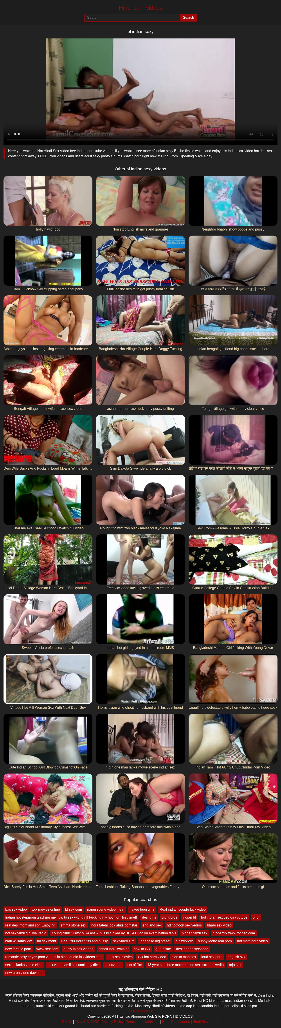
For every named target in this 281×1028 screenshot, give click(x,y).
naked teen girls (142, 909)
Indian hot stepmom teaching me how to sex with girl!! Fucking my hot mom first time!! (71, 917)
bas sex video (16, 909)
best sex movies (120, 957)
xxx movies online (46, 909)
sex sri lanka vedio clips (23, 965)
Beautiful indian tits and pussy (84, 941)
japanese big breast (155, 941)
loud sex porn (211, 957)
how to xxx (142, 949)
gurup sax (163, 949)
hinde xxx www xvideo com (234, 933)
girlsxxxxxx (184, 941)
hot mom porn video (252, 941)
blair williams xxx (18, 941)
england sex (152, 925)
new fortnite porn (18, 949)
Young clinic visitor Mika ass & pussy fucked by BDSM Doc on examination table (114, 933)
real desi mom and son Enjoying (30, 925)
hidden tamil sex (194, 933)
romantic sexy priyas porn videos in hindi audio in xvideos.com (53, 957)
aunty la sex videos (78, 949)
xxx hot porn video (152, 957)
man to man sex (183, 957)
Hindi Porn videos (176, 1022)
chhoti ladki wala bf (113, 949)
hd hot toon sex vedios (184, 925)
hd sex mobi (46, 941)
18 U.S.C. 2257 (87, 1022)
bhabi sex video (219, 925)
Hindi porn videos (140, 8)
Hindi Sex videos (206, 1022)
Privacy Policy (112, 1022)
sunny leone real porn (215, 941)
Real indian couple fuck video (183, 909)
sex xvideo (113, 965)
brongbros (169, 917)
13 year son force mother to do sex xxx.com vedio (185, 965)
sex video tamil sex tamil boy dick (73, 965)
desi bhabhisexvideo (192, 949)
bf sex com (73, 909)
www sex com (47, 949)
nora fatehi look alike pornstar (114, 925)
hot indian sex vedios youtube (224, 917)
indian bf (189, 917)
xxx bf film (134, 965)
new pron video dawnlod (24, 973)
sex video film (123, 941)
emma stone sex (73, 925)
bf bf (256, 917)
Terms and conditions (142, 1022)
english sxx (236, 957)
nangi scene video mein (105, 909)
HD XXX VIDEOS (140, 1011)
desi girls (149, 917)
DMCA (67, 1022)
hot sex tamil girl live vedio (25, 933)
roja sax (235, 965)
